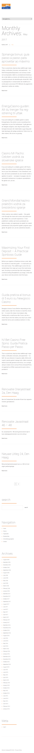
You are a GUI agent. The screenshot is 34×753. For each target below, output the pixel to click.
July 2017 (5, 606)
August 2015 (6, 667)
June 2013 (5, 698)
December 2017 (6, 593)
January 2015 (6, 685)
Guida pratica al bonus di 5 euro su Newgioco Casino (16, 298)
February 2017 (6, 620)
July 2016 (5, 638)
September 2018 (7, 570)
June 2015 (5, 672)
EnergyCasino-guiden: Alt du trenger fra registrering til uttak (15, 109)
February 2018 (6, 588)
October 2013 (6, 693)
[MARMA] (6, 16)
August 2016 (6, 635)
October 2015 (6, 661)
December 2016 (6, 625)
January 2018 (6, 591)
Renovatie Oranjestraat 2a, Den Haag (16, 390)
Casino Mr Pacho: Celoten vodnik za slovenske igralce (13, 157)
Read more (4, 90)
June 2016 (5, 640)
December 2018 (6, 562)
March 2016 (6, 648)
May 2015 (5, 674)
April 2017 (5, 614)
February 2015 (6, 682)
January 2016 (6, 654)
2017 (7, 44)
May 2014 (5, 690)
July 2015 (5, 669)
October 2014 (6, 688)
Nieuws (5, 531)
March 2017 (6, 617)
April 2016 (5, 646)
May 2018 (5, 580)
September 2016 (7, 633)
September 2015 (7, 664)
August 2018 (6, 572)
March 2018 (6, 585)
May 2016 (5, 643)
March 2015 (6, 680)
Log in (4, 727)
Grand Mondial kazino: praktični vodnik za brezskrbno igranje (16, 204)
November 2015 (7, 659)
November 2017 (7, 596)
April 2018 (5, 583)
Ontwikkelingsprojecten (8, 539)
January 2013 (6, 709)
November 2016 (7, 627)
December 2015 (6, 656)
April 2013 (5, 703)
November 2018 (7, 565)
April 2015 (5, 677)
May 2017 (5, 612)
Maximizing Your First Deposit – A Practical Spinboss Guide (16, 251)
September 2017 (7, 601)
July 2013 (5, 695)
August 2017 (6, 604)
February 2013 (6, 706)
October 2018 (6, 567)
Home (3, 44)
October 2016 (6, 630)
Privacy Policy (18, 750)
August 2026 (6, 559)
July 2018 (5, 575)
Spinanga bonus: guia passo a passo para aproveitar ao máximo (16, 58)
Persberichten (6, 536)
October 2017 (6, 599)
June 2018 (5, 578)
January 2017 (6, 622)
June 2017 (5, 609)
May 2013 (5, 701)
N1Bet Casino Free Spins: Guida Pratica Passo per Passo (14, 343)
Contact (5, 541)
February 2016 (6, 651)
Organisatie (5, 533)
